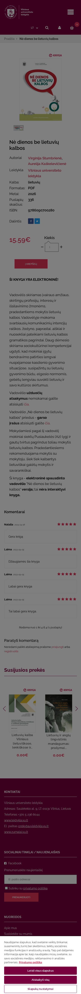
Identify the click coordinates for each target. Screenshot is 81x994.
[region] (40, 965)
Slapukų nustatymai (40, 988)
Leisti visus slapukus (40, 970)
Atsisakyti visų (41, 979)
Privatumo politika (30, 962)
